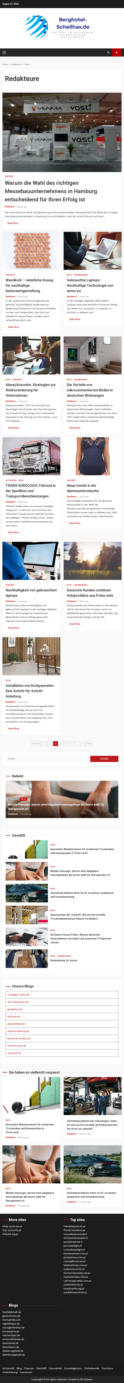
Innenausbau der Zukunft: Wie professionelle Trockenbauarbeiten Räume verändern (27, 915)
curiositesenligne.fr (74, 1249)
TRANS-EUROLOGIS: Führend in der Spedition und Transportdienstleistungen (31, 456)
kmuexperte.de (10, 1331)
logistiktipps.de (11, 1323)
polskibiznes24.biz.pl (75, 1292)
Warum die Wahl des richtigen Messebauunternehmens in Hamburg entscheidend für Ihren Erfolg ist (62, 132)
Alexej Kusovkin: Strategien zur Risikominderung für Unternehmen (31, 355)
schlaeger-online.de (18, 994)
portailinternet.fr (73, 1242)
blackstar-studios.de (18, 1038)
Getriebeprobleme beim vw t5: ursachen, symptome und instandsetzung (27, 893)
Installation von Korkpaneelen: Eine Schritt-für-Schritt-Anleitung (31, 656)
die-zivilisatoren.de (18, 1002)
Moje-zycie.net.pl (12, 1226)
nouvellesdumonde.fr (76, 1234)
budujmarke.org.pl (74, 1288)
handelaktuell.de (11, 1312)
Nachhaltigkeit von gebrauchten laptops (31, 561)
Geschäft (9, 176)
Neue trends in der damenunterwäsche (93, 456)
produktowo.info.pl (75, 1257)
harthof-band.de (16, 1045)
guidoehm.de (14, 1009)
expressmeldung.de (18, 1031)
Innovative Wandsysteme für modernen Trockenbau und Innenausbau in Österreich (27, 849)
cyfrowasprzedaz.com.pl (77, 1280)
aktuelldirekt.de (16, 1024)
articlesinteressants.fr (76, 1238)
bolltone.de (13, 1016)
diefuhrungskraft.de (13, 1355)
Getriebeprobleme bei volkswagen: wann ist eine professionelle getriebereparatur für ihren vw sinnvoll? (93, 1096)
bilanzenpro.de (10, 1347)
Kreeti (72, 1379)
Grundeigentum (73, 1368)
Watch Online (117, 52)
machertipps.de (11, 1335)
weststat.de (14, 1053)
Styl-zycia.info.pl (11, 1230)
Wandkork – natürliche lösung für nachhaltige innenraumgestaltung (31, 251)
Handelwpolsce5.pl (74, 1226)
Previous (36, 744)
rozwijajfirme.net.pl (74, 1261)
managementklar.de (13, 1327)
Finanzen (17, 379)
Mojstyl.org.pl (10, 1234)
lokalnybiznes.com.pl (75, 1265)
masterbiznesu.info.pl (76, 1277)
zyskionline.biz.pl (73, 1284)
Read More (12, 223)
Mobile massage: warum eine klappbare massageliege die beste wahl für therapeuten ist (27, 871)
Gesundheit (55, 1368)
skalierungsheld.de (12, 1351)
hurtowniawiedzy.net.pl (77, 1273)
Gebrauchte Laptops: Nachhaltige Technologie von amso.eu (93, 251)
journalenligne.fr (73, 1246)
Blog (69, 275)
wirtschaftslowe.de (13, 1339)
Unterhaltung (10, 1372)
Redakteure (10, 207)
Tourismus (107, 1368)
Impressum (26, 1372)
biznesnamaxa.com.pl (76, 1253)
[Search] (108, 52)
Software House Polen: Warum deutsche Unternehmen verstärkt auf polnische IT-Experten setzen (27, 937)
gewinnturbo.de (11, 1316)
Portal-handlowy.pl (74, 1230)
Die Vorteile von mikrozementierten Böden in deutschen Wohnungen (93, 355)
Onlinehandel (81, 275)
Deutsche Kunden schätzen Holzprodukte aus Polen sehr (93, 561)
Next (89, 744)
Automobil (11, 480)
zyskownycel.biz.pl (74, 1269)
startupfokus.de (11, 1320)
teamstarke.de (10, 1343)
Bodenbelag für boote (27, 958)
